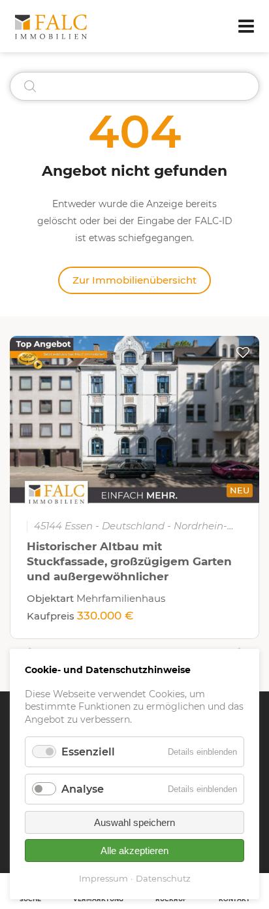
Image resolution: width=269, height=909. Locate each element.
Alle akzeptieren (134, 850)
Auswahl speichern (134, 822)
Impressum (103, 878)
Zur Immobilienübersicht (134, 280)
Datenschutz (163, 878)
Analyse (82, 789)
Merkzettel (243, 352)
